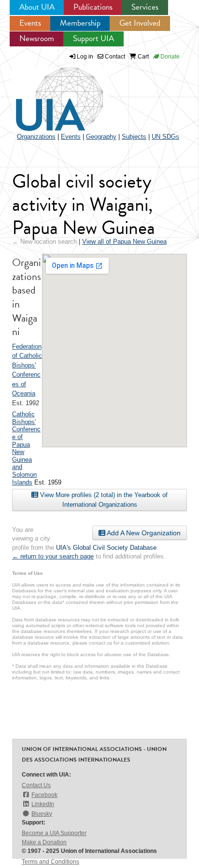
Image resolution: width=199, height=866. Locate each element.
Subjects (134, 136)
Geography (101, 136)
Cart (142, 56)
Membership (80, 23)
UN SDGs (165, 136)
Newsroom (36, 38)
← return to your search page (53, 556)
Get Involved (139, 23)
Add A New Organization (143, 533)
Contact (114, 56)
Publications (93, 7)
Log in (85, 56)
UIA (48, 93)
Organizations (36, 136)
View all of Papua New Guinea (124, 241)
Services (144, 7)
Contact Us (36, 785)
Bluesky (41, 813)
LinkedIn (42, 804)
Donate (169, 56)
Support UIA (93, 38)
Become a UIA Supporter (54, 833)
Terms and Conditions (50, 861)
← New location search (44, 241)
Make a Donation (44, 842)
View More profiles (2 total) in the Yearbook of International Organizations (103, 499)
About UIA (37, 7)
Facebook (44, 795)
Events (30, 23)
